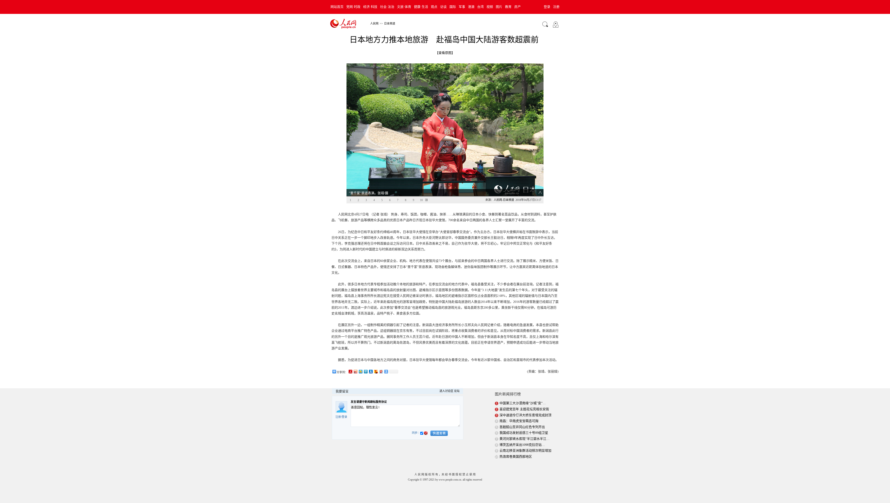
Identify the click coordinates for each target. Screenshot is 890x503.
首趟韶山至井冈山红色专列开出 (522, 427)
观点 (434, 7)
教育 (508, 7)
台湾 (480, 7)
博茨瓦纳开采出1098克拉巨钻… (522, 445)
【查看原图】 (445, 53)
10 (421, 200)
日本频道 (389, 23)
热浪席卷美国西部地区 (515, 456)
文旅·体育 (404, 7)
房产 (517, 7)
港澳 (471, 7)
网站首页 (337, 7)
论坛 (457, 391)
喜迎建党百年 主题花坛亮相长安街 (524, 409)
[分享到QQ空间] (360, 371)
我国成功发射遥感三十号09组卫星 (523, 433)
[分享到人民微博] (350, 371)
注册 (556, 7)
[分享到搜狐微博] (375, 371)
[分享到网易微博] (380, 371)
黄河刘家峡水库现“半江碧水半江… (524, 439)
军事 (462, 7)
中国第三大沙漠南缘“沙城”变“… (522, 403)
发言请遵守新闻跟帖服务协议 (369, 402)
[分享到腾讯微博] (365, 371)
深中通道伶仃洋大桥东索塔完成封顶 (525, 415)
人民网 (374, 23)
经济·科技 (370, 7)
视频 (489, 7)
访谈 (443, 7)
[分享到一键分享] (385, 371)
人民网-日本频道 (504, 200)
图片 (499, 7)
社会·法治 (387, 7)
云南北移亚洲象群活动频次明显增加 (525, 450)
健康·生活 (421, 7)
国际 (452, 7)
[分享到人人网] (370, 371)
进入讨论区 (446, 391)
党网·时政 (353, 7)
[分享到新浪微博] (355, 371)
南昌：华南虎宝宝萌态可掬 (518, 421)
